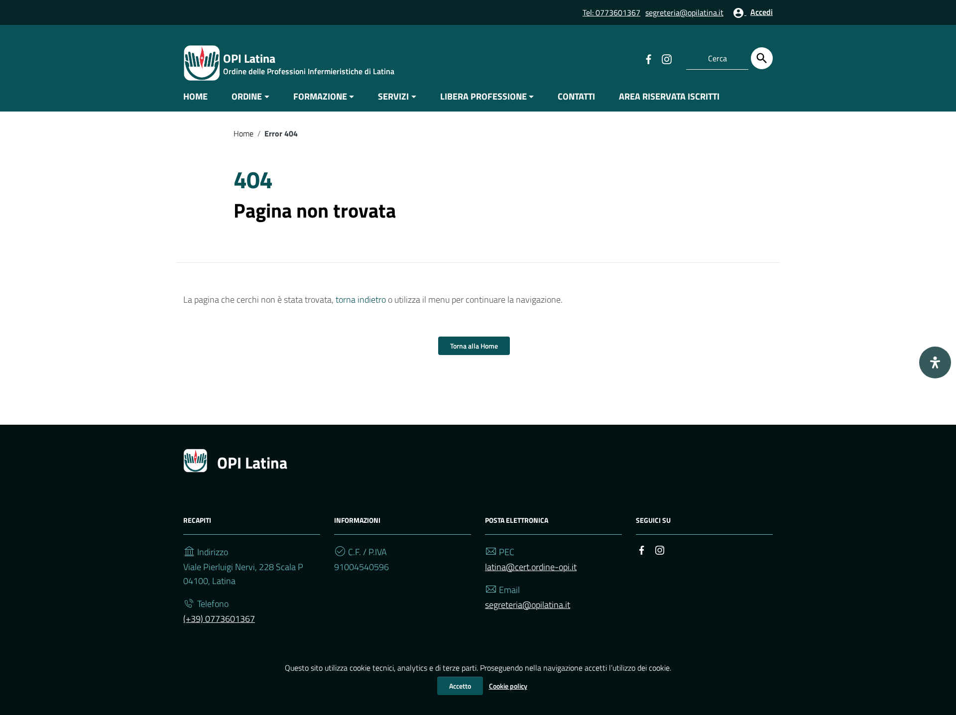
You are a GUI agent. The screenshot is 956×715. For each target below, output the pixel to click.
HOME (195, 96)
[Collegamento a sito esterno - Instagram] (666, 58)
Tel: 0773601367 (611, 12)
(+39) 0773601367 (219, 618)
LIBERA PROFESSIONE (483, 96)
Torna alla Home (474, 346)
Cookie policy (508, 686)
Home (243, 133)
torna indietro (361, 299)
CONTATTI (576, 96)
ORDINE (247, 96)
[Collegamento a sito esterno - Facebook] (648, 58)
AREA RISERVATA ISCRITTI (669, 96)
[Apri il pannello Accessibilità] (935, 362)
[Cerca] (762, 58)
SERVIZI (393, 96)
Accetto (460, 686)
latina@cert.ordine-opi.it (531, 567)
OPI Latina (252, 463)
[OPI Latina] (202, 62)
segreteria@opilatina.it (684, 12)
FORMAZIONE (320, 96)
